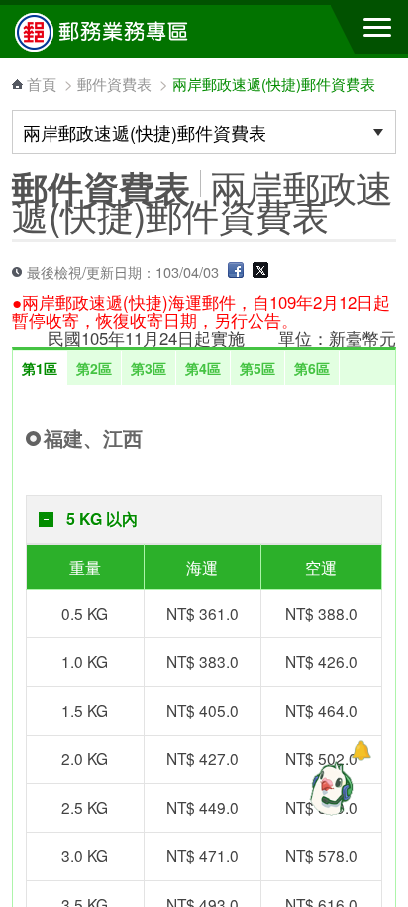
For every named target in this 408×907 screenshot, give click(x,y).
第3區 (148, 368)
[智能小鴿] (328, 788)
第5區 (257, 368)
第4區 (203, 368)
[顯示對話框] (361, 750)
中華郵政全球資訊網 (124, 32)
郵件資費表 (114, 83)
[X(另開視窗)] (260, 271)
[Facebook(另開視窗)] (236, 271)
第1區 (39, 368)
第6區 (312, 368)
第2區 (94, 368)
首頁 (41, 83)
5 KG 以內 (102, 519)
